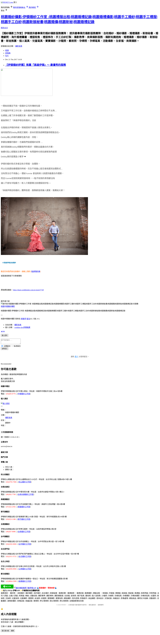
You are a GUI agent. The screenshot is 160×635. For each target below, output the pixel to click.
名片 (7, 56)
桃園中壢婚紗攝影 (8, 306)
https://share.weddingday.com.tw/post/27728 (28, 290)
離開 (12, 631)
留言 (28, 319)
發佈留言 (4, 348)
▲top (3, 331)
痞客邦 (23, 319)
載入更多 (4, 335)
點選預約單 (35, 271)
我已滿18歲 (5, 631)
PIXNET (63, 605)
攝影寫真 (18, 46)
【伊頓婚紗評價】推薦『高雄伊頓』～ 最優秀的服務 (35, 64)
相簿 (7, 50)
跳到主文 (4, 28)
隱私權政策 (92, 605)
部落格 (7, 53)
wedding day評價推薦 (22, 327)
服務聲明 (101, 605)
